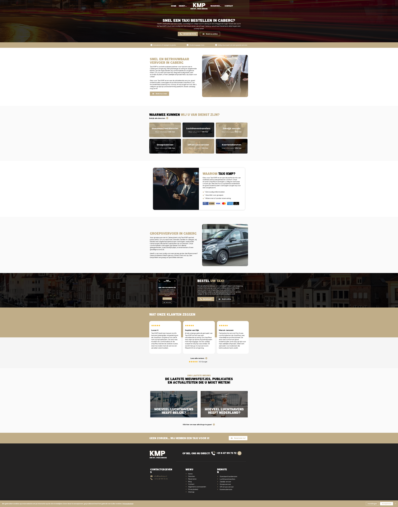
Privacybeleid (128, 504)
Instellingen (372, 504)
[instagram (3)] (239, 453)
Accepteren (386, 504)
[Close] (395, 503)
